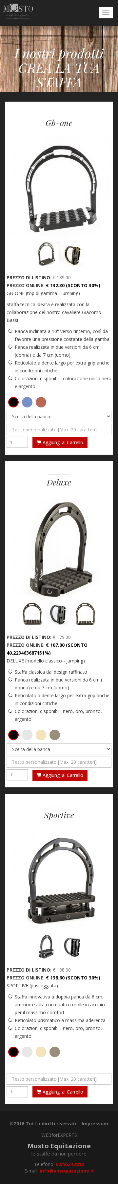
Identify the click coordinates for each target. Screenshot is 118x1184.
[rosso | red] (41, 402)
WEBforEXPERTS (59, 1135)
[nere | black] (13, 402)
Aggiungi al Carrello (62, 442)
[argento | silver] (27, 735)
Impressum (95, 1123)
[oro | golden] (41, 735)
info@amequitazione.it (67, 1171)
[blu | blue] (27, 402)
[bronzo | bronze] (54, 735)
